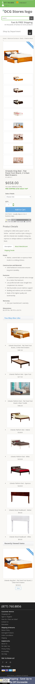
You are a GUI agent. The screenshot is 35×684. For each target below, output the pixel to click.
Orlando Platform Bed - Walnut (20, 430)
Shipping (4, 638)
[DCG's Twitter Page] (6, 662)
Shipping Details (9, 250)
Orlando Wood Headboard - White (20, 537)
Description (8, 246)
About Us (4, 644)
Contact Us (4, 622)
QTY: (7, 201)
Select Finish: (9, 194)
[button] (17, 680)
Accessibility (5, 651)
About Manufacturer (21, 246)
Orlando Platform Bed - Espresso (20, 483)
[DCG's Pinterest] (10, 662)
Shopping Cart (5, 614)
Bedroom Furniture (13, 38)
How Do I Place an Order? (9, 619)
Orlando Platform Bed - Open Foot (20, 374)
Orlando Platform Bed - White (20, 456)
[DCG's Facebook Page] (2, 662)
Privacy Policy (5, 649)
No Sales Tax (5, 646)
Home (4, 38)
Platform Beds (29, 38)
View (18, 588)
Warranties (4, 624)
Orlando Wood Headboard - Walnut (20, 510)
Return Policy (5, 630)
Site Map (4, 654)
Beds (21, 38)
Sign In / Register (6, 617)
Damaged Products (7, 633)
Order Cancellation (7, 635)
